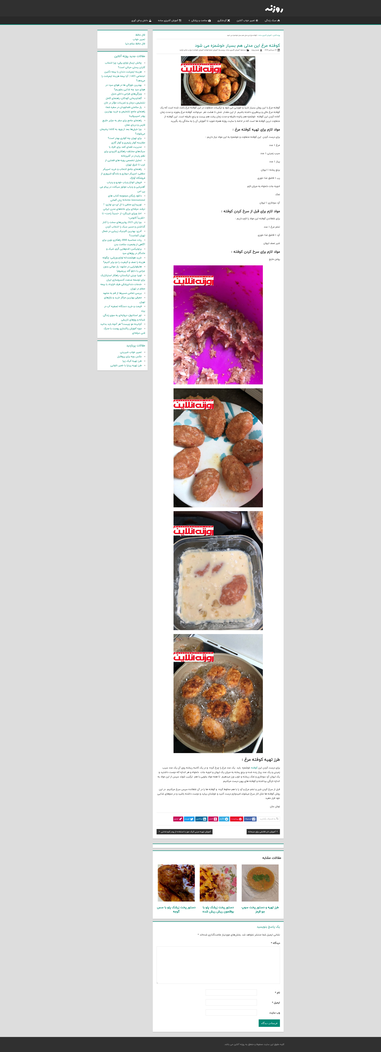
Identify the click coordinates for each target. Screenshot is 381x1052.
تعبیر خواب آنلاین (246, 20)
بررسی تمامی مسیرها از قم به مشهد (122, 293)
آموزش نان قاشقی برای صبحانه (262, 832)
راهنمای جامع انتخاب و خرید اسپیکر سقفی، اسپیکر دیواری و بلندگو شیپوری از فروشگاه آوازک (123, 173)
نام (277, 993)
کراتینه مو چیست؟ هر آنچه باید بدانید (121, 324)
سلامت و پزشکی (199, 20)
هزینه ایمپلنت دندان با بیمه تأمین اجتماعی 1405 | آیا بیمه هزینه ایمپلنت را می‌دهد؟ (123, 76)
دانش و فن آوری (139, 20)
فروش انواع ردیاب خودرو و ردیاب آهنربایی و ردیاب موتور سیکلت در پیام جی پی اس (122, 187)
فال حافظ (140, 35)
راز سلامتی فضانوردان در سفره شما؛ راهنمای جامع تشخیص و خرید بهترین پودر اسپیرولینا (125, 112)
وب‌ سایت (274, 1013)
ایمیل (276, 1003)
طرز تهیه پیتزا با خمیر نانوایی (126, 365)
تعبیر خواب (139, 39)
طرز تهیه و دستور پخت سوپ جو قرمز (260, 909)
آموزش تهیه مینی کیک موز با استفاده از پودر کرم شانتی (186, 832)
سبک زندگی (271, 20)
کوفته (254, 768)
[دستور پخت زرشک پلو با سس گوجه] (176, 901)
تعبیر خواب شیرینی (131, 352)
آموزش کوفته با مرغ (196, 50)
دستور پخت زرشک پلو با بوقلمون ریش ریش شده (218, 909)
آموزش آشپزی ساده (168, 20)
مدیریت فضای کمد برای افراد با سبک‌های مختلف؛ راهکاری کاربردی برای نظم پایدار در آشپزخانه (124, 151)
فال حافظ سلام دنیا (135, 44)
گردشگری (222, 20)
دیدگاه (275, 943)
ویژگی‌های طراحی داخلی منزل (126, 94)
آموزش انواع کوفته (211, 50)
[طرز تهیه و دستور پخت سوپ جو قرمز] (260, 901)
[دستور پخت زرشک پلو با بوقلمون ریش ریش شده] (218, 901)
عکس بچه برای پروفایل (129, 356)
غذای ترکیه (183, 50)
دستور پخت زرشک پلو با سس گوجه (176, 909)
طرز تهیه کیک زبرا (132, 361)
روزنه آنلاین (276, 35)
